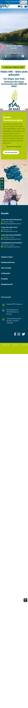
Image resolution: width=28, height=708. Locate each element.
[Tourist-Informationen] (5, 56)
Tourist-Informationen (13, 1)
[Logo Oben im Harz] (14, 99)
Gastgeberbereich (7, 284)
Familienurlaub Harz (8, 262)
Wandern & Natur (7, 257)
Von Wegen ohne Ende (14, 78)
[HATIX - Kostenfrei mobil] (22, 56)
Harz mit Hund (6, 268)
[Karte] (14, 172)
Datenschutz (6, 345)
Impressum (15, 345)
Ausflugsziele (5, 273)
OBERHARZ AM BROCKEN (14, 56)
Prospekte (4, 279)
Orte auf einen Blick (11, 152)
